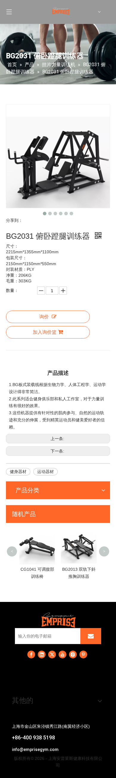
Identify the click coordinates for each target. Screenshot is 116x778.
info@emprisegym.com (35, 749)
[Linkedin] (42, 654)
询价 (44, 316)
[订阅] (90, 636)
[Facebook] (31, 654)
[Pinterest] (83, 654)
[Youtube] (62, 654)
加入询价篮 (45, 332)
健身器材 (18, 471)
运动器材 (45, 471)
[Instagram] (73, 654)
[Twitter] (52, 654)
